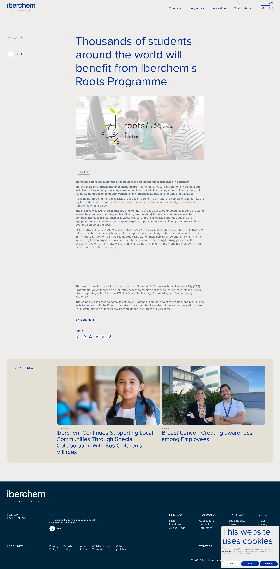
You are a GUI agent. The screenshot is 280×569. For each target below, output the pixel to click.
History (173, 520)
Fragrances (197, 8)
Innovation (219, 8)
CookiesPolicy (68, 548)
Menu (266, 8)
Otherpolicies (121, 548)
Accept (231, 564)
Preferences (269, 564)
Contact (205, 546)
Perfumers (205, 528)
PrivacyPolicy (53, 548)
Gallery (262, 524)
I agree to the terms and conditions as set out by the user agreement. (72, 521)
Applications (206, 520)
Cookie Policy (226, 551)
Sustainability (242, 8)
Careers (234, 524)
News (262, 520)
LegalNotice (83, 548)
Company (175, 8)
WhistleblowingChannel (101, 548)
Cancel (250, 564)
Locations (175, 524)
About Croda (177, 528)
